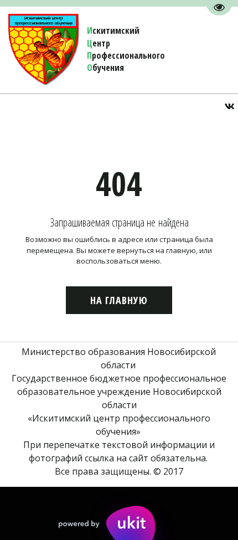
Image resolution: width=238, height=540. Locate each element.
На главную (119, 300)
